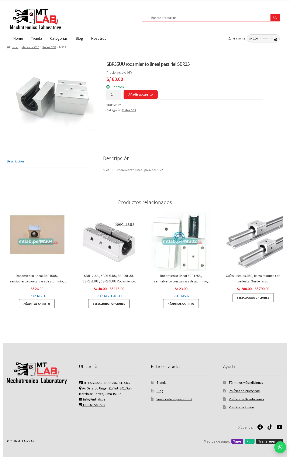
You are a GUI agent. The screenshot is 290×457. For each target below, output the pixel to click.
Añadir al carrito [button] (37, 304)
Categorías (59, 38)
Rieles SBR (49, 47)
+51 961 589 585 (93, 405)
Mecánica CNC (30, 47)
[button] (280, 447)
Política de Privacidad (244, 391)
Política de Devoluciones (246, 399)
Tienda (36, 38)
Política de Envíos (241, 407)
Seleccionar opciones (109, 304)
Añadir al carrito (140, 94)
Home (18, 38)
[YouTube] (279, 427)
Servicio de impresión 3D (174, 399)
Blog (79, 38)
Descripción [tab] (15, 161)
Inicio (15, 47)
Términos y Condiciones (246, 382)
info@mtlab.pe (93, 399)
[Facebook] (260, 427)
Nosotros (98, 38)
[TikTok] (269, 427)
